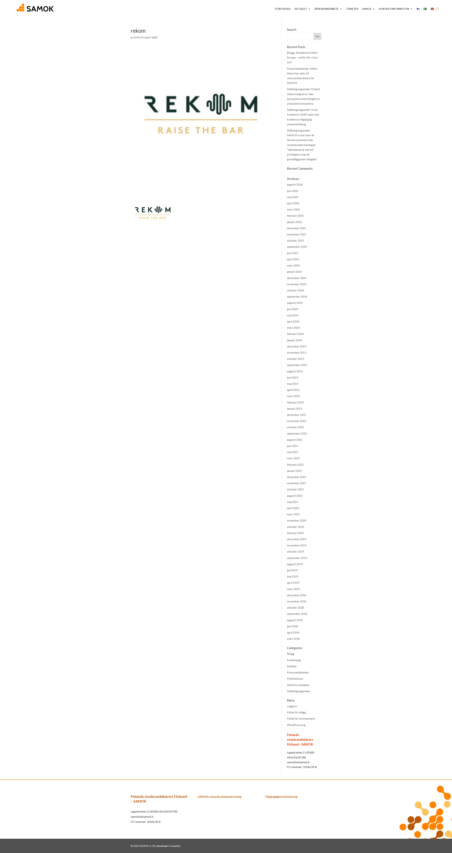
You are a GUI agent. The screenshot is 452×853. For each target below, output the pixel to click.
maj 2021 (292, 501)
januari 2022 (294, 470)
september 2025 (297, 246)
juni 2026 (292, 190)
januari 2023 (294, 408)
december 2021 (296, 477)
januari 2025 (294, 271)
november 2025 (296, 234)
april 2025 (293, 259)
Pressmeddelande (297, 672)
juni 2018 (292, 626)
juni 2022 (292, 445)
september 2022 (297, 433)
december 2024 (296, 278)
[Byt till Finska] (418, 9)
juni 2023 (292, 377)
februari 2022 (295, 464)
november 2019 (296, 545)
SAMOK (366, 8)
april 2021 (293, 508)
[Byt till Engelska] (432, 9)
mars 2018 (293, 638)
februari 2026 (295, 215)
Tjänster (352, 8)
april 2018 (293, 632)
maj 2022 (292, 452)
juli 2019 (292, 570)
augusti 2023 (295, 371)
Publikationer (295, 678)
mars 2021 (293, 514)
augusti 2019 (295, 564)
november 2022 (296, 421)
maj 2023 (292, 383)
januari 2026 (294, 222)
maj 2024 (292, 315)
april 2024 (293, 321)
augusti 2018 (295, 620)
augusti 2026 (295, 184)
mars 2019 (293, 589)
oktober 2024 (295, 290)
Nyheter (292, 666)
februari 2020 (295, 533)
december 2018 (296, 595)
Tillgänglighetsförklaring (281, 796)
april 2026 (293, 203)
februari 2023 (295, 402)
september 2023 (297, 365)
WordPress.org (296, 724)
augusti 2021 (295, 495)
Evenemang (294, 660)
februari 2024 (295, 333)
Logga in (292, 706)
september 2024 (297, 296)
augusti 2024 (295, 302)
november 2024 (296, 284)
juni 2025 (292, 253)
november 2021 (296, 483)
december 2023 (296, 346)
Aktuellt (301, 8)
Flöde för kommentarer (301, 718)
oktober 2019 (295, 551)
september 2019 (297, 557)
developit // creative (168, 845)
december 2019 (296, 539)
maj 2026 (292, 197)
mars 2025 (293, 265)
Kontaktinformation (394, 8)
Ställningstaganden (298, 691)
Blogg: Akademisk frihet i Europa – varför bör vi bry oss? (302, 57)
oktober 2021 (295, 489)
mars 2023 (293, 396)
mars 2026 (293, 209)
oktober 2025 (295, 240)
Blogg (290, 653)
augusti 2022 (295, 439)
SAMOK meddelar (298, 685)
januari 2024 (294, 340)
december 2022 (296, 414)
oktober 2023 (295, 358)
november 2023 (296, 352)
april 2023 (293, 389)
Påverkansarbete (326, 8)
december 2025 (296, 228)
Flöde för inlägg (296, 712)
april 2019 (293, 582)
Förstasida (283, 8)
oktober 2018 (295, 607)
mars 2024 (293, 327)
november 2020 (296, 520)
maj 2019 (292, 576)
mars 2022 (293, 458)
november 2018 (296, 601)
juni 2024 (292, 309)
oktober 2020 (295, 526)
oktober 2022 (295, 427)
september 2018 (297, 613)
